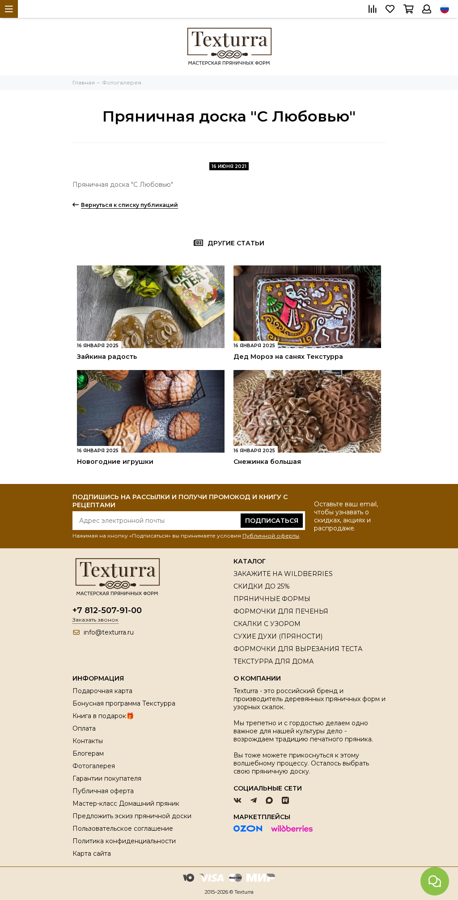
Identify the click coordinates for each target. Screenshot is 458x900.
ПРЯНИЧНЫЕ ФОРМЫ (271, 599)
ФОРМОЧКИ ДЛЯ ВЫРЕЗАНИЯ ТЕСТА (297, 649)
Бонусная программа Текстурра (123, 703)
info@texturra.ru (109, 632)
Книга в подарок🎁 (103, 716)
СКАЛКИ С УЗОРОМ (267, 624)
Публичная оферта (103, 791)
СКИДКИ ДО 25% (261, 586)
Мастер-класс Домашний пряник (125, 803)
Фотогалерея (93, 766)
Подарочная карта (102, 691)
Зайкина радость (107, 357)
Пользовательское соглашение (122, 828)
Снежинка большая (267, 462)
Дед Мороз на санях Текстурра (288, 357)
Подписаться (271, 521)
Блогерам (88, 753)
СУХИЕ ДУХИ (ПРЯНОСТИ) (277, 636)
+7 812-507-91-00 (107, 610)
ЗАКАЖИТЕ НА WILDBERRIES (283, 574)
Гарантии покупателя (106, 778)
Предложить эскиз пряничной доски (131, 816)
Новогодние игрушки (115, 462)
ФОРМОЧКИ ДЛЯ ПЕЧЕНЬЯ (280, 611)
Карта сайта (91, 854)
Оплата (84, 728)
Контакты (87, 741)
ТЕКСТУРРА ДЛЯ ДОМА (273, 661)
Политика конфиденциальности (124, 841)
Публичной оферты (270, 535)
